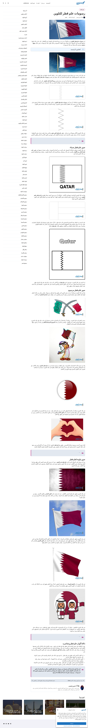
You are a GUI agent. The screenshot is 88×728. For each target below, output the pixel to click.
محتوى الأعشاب (23, 198)
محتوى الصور (24, 225)
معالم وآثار (25, 249)
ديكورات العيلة (24, 140)
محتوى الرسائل (24, 215)
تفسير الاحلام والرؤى (22, 123)
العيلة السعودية (24, 85)
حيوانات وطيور (24, 133)
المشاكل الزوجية (23, 106)
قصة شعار (25, 174)
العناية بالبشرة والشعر (22, 75)
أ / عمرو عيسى (73, 686)
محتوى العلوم (24, 229)
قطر (66, 17)
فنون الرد (25, 160)
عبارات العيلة (24, 154)
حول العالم (24, 130)
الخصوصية (48, 3)
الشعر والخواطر (23, 72)
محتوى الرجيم (24, 212)
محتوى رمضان (24, 239)
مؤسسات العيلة (24, 191)
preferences (26, 3)
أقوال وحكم (24, 27)
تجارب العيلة (24, 116)
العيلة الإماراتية (24, 82)
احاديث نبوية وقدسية (23, 38)
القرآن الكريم (24, 96)
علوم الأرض (24, 157)
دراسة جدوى (24, 137)
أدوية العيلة (24, 17)
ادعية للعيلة (24, 41)
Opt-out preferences (76, 725)
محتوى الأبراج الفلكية (22, 195)
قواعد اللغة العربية (23, 184)
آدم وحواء (25, 10)
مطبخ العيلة (24, 246)
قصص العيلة (24, 177)
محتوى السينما (24, 222)
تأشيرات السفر (24, 109)
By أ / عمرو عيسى (79, 17)
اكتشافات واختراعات (22, 48)
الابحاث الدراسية (23, 55)
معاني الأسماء (24, 253)
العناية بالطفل (24, 79)
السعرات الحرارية (23, 61)
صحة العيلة (24, 150)
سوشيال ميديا (24, 143)
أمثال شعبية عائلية (23, 31)
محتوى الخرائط (24, 208)
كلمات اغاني (24, 188)
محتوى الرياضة (24, 218)
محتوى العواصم (24, 232)
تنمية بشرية (24, 126)
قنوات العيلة (24, 181)
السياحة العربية (24, 68)
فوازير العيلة (24, 171)
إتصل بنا (37, 3)
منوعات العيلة (24, 259)
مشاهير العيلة (24, 242)
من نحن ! (42, 3)
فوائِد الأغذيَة (24, 167)
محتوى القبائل (24, 235)
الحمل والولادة (24, 58)
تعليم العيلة (24, 119)
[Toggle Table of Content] (82, 49)
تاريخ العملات (24, 113)
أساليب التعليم (24, 24)
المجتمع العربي (24, 102)
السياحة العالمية (23, 65)
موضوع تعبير (24, 263)
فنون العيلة (82, 9)
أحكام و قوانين (24, 14)
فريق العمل (32, 3)
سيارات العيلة (24, 147)
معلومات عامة (24, 256)
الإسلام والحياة (24, 51)
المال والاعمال (24, 99)
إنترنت (25, 34)
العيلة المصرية (24, 92)
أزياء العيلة (25, 20)
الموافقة (71, 723)
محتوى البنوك (24, 205)
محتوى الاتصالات (23, 201)
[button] (57, 710)
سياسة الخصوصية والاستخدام (68, 725)
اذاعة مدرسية (24, 44)
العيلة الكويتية (24, 89)
